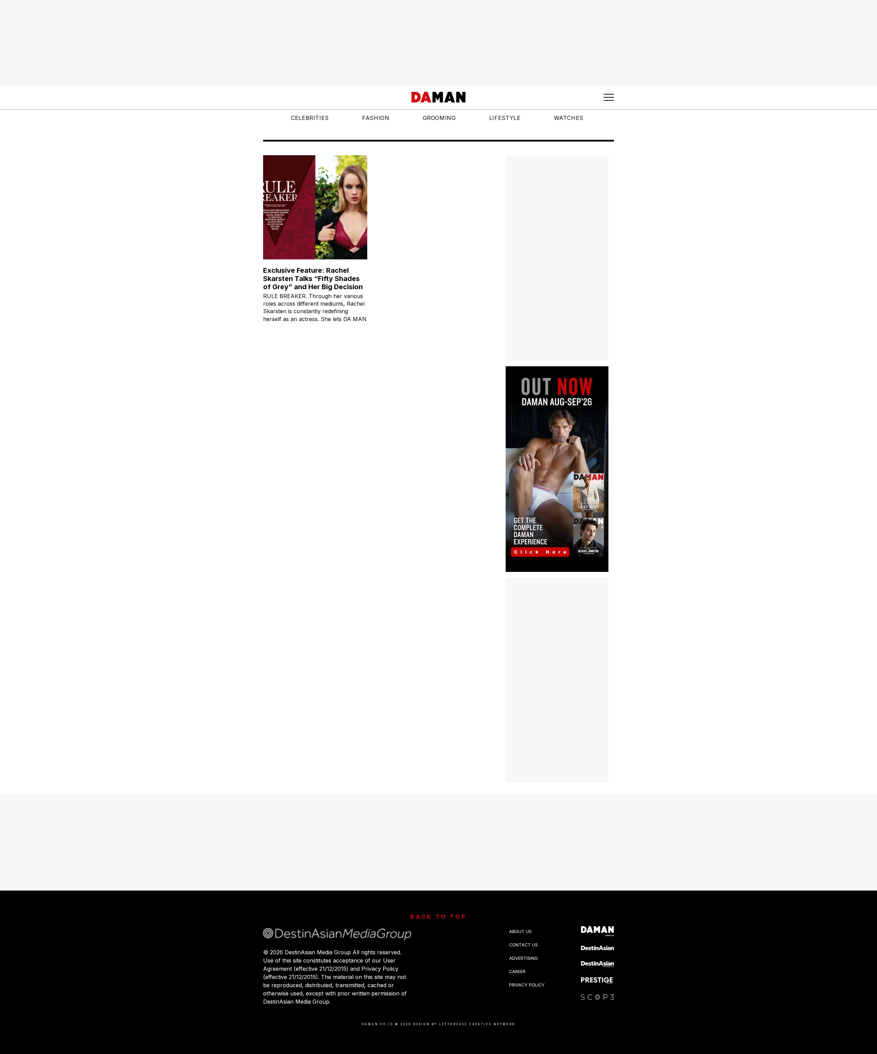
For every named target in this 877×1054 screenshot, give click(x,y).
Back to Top (438, 916)
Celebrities (310, 117)
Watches (568, 117)
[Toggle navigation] (609, 97)
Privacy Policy (527, 985)
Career (517, 971)
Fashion (375, 117)
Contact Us (523, 944)
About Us (520, 931)
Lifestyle (505, 117)
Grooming (439, 117)
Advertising (523, 958)
